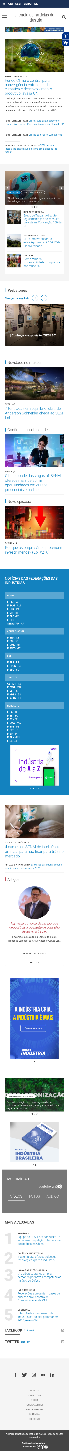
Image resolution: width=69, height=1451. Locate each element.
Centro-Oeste (16, 631)
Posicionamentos (16, 76)
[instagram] (33, 1375)
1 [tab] (32, 207)
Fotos (34, 1196)
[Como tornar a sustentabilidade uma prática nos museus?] (14, 261)
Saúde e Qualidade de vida (23, 145)
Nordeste (13, 705)
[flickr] (43, 1375)
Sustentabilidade (17, 120)
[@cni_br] (47, 1341)
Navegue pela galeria (17, 298)
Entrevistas (34, 1395)
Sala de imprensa (34, 1409)
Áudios (53, 1196)
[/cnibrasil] (49, 1330)
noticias (13, 192)
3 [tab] (37, 207)
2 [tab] (34, 207)
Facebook (13, 1330)
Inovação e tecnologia (32, 1270)
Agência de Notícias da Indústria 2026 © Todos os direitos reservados (34, 1435)
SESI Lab (28, 255)
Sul (9, 656)
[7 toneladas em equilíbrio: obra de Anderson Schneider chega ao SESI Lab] (34, 383)
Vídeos (16, 1196)
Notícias (34, 1390)
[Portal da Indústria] (3, 4)
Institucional (26, 1290)
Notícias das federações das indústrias (31, 580)
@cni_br (25, 1341)
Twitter (12, 1342)
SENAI (27, 3)
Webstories (17, 290)
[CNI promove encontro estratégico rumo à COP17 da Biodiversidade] (14, 240)
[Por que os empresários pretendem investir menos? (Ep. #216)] (34, 522)
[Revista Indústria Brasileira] (34, 1142)
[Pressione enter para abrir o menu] (4, 17)
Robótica (23, 1233)
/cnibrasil (29, 1330)
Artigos (34, 1400)
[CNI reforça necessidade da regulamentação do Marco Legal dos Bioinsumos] (34, 187)
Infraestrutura (33, 212)
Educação (11, 471)
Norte (11, 595)
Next (61, 188)
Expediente (34, 1419)
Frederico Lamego (34, 953)
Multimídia (17, 1178)
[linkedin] (52, 1375)
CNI (10, 3)
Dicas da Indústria (17, 842)
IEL (36, 3)
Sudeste (12, 677)
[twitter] (24, 1375)
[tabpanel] (34, 187)
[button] (35, 298)
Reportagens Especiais (21, 1096)
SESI (18, 3)
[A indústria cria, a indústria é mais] (34, 1018)
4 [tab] (38, 788)
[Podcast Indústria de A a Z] (34, 765)
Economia (11, 543)
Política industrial (30, 1253)
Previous (7, 188)
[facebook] (15, 1375)
